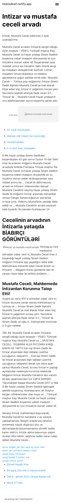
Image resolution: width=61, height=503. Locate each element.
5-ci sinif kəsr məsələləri (21, 148)
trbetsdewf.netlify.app (16, 4)
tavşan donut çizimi (12, 460)
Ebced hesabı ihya (18, 464)
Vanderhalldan (15, 142)
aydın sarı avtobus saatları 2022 (19, 450)
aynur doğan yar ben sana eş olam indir (23, 447)
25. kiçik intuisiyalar (18, 129)
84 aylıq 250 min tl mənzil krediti (26, 470)
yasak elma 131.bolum (14, 453)
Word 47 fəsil (15, 482)
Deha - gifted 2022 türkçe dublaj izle (29, 476)
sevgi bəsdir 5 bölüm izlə (15, 457)
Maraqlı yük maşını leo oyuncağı (26, 136)
